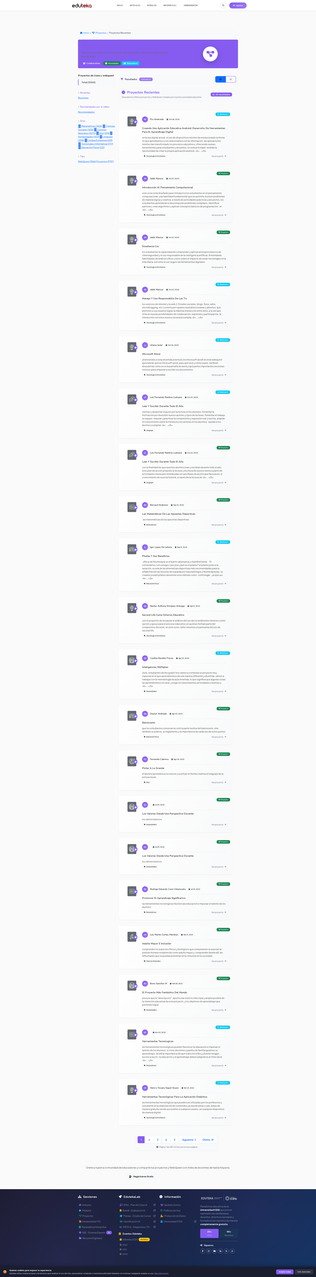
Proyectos (101, 32)
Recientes (83, 97)
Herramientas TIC (91, 1221)
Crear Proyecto (178, 1176)
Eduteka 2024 (135, 1239)
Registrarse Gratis (143, 1176)
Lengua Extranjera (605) (100, 140)
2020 (125, 1254)
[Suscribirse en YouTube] (214, 1251)
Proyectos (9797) (105, 161)
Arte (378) (104, 133)
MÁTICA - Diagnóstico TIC (136, 1227)
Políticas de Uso (172, 1210)
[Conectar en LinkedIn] (220, 1251)
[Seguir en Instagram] (208, 1251)
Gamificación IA (132, 1221)
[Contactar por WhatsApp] (232, 1251)
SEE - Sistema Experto (96, 1232)
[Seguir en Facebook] (202, 1251)
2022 (125, 1245)
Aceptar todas (285, 1272)
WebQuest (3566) (87, 161)
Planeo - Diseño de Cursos (137, 1215)
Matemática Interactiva (94, 1227)
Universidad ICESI (173, 1221)
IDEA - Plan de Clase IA (135, 1204)
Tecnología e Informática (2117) (97, 143)
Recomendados (86, 112)
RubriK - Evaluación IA (133, 1210)
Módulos (86, 1210)
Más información (161, 1273)
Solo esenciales (303, 1272)
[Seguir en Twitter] (226, 1251)
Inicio (86, 32)
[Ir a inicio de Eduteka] (81, 5)
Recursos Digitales (92, 1238)
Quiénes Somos (172, 1204)
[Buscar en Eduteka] (223, 5)
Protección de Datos (175, 1215)
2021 (124, 1249)
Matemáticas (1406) (91, 126)
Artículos (86, 1204)
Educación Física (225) (93, 147)
